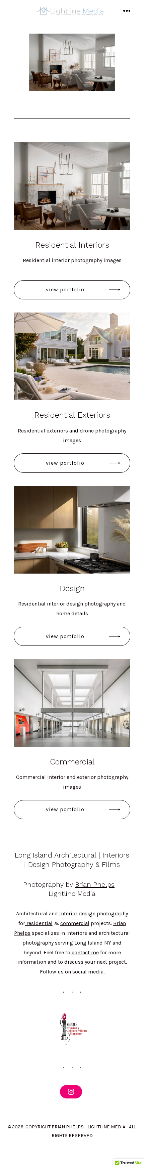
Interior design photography (93, 913)
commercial (74, 923)
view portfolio (65, 289)
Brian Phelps (95, 884)
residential (39, 923)
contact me (85, 952)
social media (87, 971)
